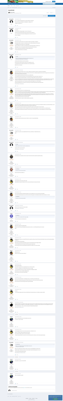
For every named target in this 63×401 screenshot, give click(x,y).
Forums (9, 5)
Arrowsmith (11, 40)
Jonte (11, 154)
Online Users (17, 5)
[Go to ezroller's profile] (11, 305)
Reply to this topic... (14, 390)
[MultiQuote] (15, 25)
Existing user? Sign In (48, 1)
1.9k (11, 76)
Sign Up (54, 1)
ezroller (11, 302)
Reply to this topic (51, 15)
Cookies (36, 398)
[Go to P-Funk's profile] (11, 216)
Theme (30, 398)
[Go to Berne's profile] (11, 91)
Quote (17, 25)
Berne (11, 88)
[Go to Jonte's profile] (11, 156)
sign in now (24, 387)
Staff (14, 5)
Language (27, 398)
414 (11, 186)
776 (11, 309)
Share (48, 12)
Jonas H (11, 316)
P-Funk (11, 213)
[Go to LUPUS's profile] (11, 280)
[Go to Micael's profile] (11, 72)
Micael (11, 103)
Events (11, 5)
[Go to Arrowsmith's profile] (11, 42)
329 (11, 173)
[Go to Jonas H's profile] (11, 319)
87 (11, 365)
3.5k (11, 284)
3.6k (11, 47)
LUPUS (11, 277)
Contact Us (33, 398)
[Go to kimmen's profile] (11, 169)
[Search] (54, 3)
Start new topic (45, 15)
